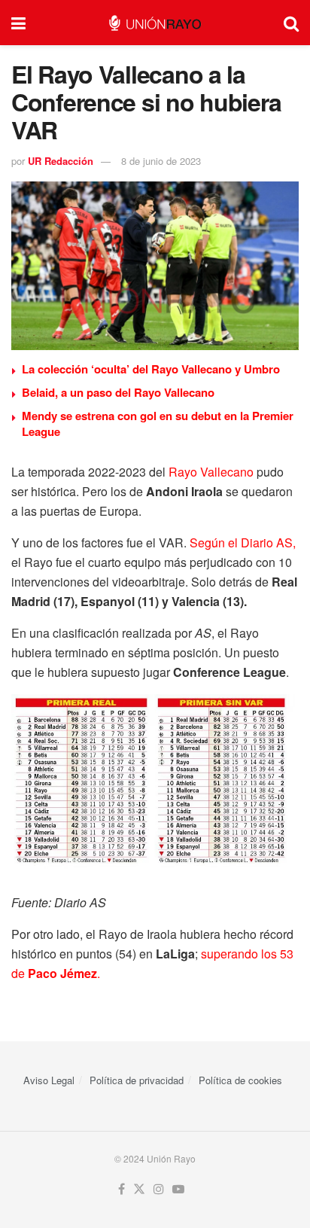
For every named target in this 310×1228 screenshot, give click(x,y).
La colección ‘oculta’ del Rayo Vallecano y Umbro (151, 369)
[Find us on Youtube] (178, 1189)
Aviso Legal (48, 1080)
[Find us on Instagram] (158, 1189)
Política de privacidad (137, 1080)
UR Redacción (60, 161)
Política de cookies (240, 1080)
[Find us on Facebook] (121, 1189)
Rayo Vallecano (211, 471)
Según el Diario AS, (243, 542)
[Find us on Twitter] (139, 1189)
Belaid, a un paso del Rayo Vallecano (118, 392)
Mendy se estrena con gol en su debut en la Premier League (157, 423)
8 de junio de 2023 (161, 161)
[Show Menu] (18, 22)
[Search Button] (291, 22)
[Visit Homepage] (155, 23)
